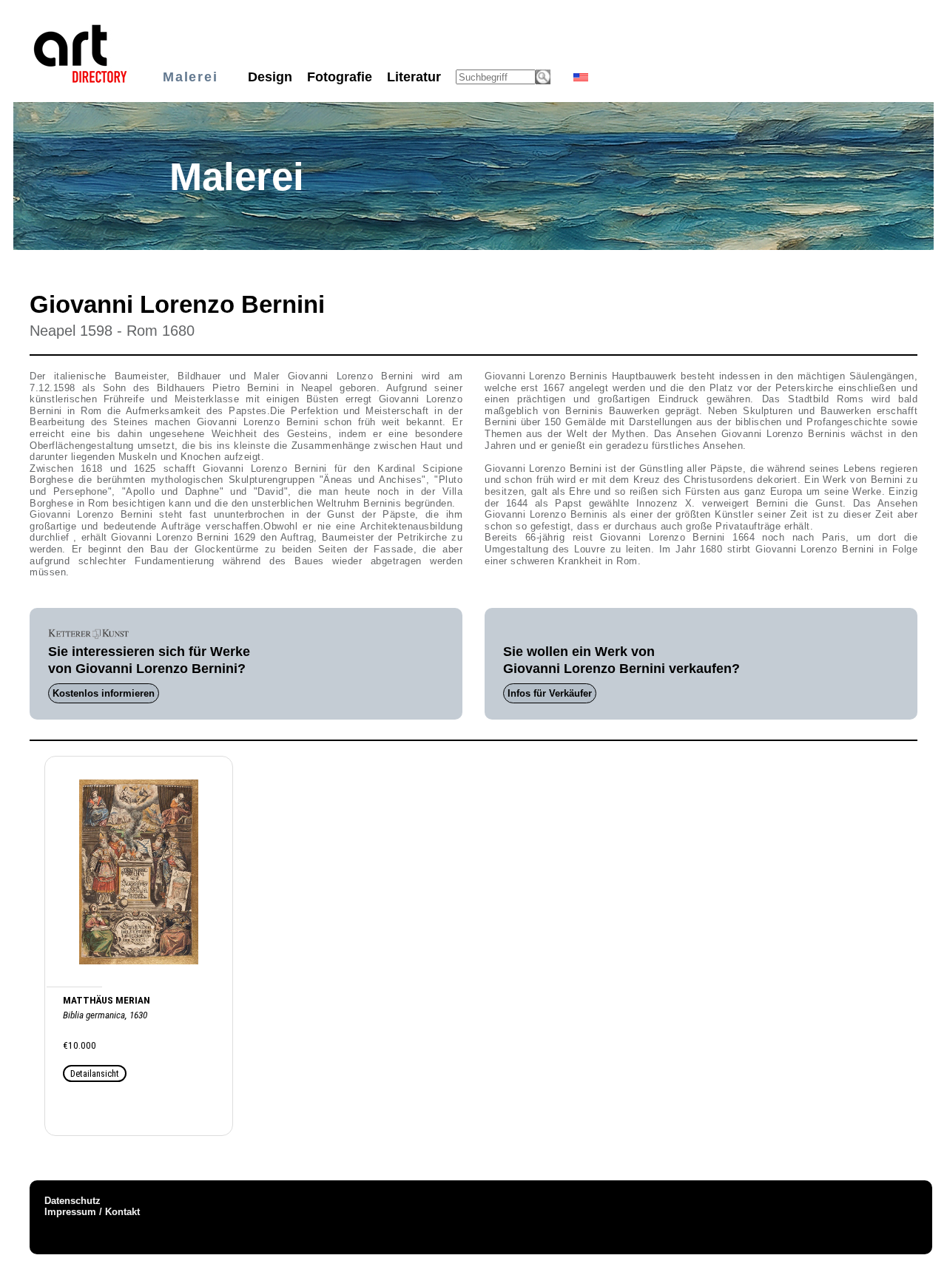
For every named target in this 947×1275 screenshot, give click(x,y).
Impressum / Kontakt (92, 1211)
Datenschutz (72, 1200)
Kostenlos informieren (104, 693)
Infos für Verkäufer (550, 693)
